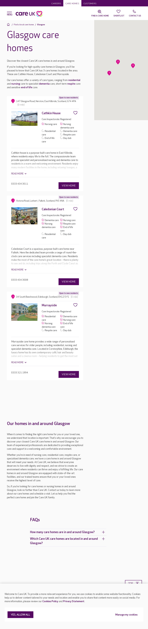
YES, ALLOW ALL (20, 614)
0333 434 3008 (19, 280)
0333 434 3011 (19, 184)
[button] (109, 73)
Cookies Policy (50, 601)
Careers (56, 3)
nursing (15, 83)
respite (71, 83)
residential (74, 80)
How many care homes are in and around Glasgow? (62, 532)
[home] (9, 24)
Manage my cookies (126, 614)
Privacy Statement (73, 601)
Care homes (72, 3)
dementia (44, 83)
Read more (17, 173)
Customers (90, 3)
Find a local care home (24, 24)
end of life (26, 87)
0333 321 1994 (19, 372)
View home (69, 185)
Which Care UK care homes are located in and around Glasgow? (64, 541)
